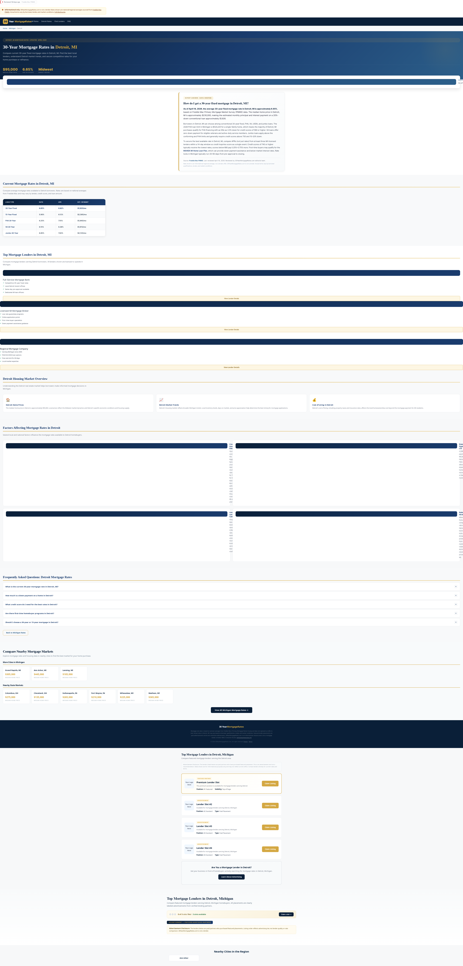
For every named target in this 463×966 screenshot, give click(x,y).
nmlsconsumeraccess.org (244, 737)
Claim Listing (270, 783)
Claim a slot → (286, 914)
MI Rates (35, 21)
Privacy (246, 741)
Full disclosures (59, 12)
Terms (250, 741)
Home (5, 28)
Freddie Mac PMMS (196, 161)
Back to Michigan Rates (16, 633)
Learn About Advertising (231, 877)
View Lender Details (231, 298)
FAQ (69, 21)
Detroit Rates (46, 21)
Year (18, 21)
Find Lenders (59, 21)
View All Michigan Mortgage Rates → (231, 710)
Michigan (12, 28)
